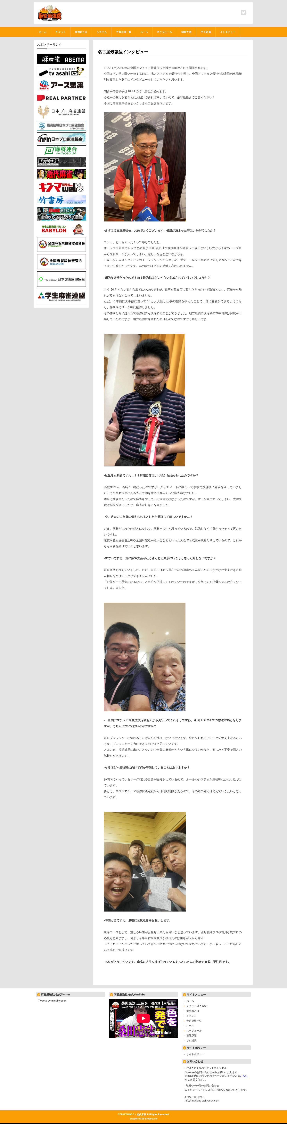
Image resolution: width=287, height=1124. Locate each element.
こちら (244, 1076)
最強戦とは (192, 1011)
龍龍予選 (191, 1035)
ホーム (190, 1001)
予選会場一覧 (194, 1021)
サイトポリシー (195, 1054)
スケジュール (194, 1030)
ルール (190, 1025)
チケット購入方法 (196, 1006)
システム (191, 1016)
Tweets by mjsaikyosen (52, 1000)
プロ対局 (191, 1040)
